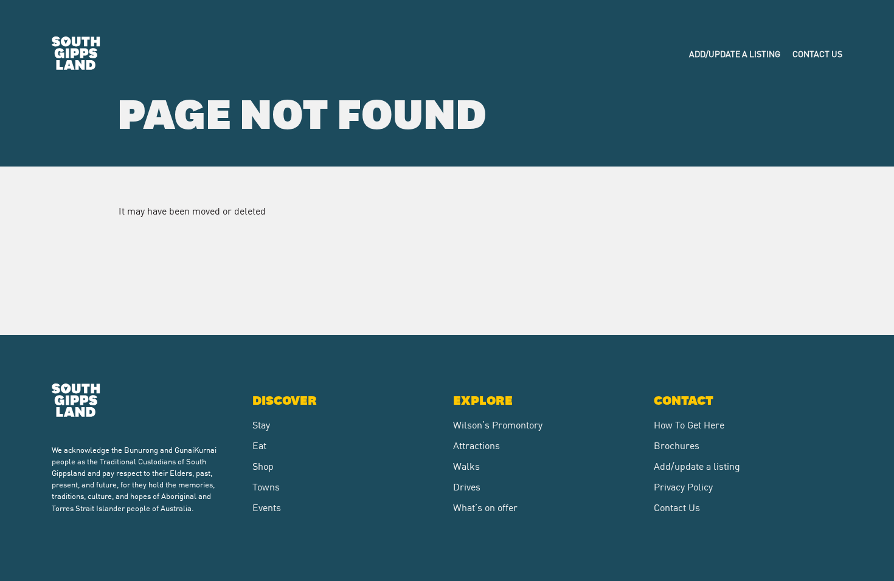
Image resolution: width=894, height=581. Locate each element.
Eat (259, 445)
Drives (466, 486)
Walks (466, 465)
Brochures (676, 445)
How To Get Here (689, 424)
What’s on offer (485, 507)
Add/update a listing (734, 53)
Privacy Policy (683, 486)
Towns (266, 486)
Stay (261, 424)
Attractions (476, 445)
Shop (263, 465)
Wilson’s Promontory (497, 424)
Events (266, 507)
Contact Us (817, 53)
